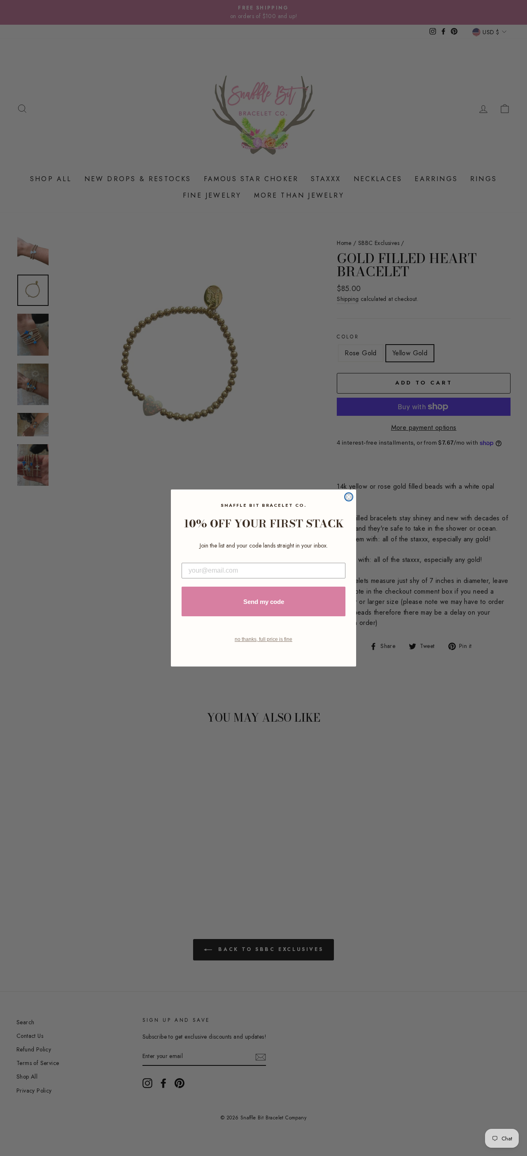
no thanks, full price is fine (263, 639)
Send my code (263, 601)
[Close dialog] (349, 497)
